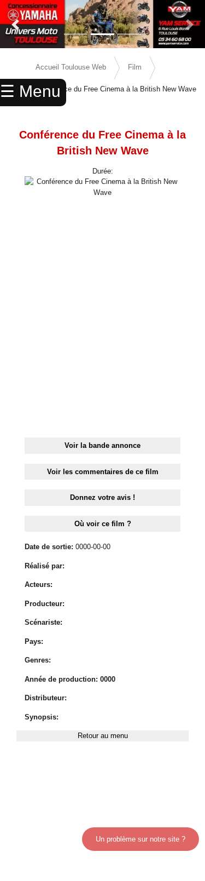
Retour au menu (103, 736)
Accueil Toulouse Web (71, 67)
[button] (15, 24)
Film (135, 67)
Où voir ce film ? (102, 524)
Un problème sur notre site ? (140, 839)
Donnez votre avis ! (102, 497)
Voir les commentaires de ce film (103, 472)
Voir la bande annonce (102, 445)
